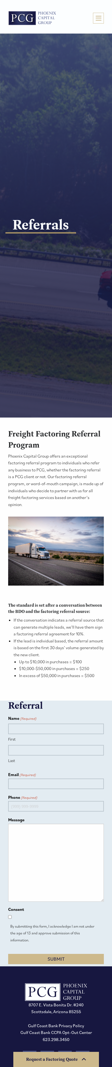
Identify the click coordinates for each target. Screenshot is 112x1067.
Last (11, 760)
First (11, 739)
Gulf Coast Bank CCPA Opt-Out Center (56, 1032)
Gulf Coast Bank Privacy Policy (56, 1025)
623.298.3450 (56, 1039)
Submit (56, 959)
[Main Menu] (98, 18)
